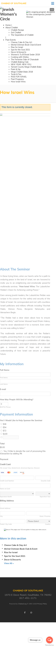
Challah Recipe (17, 30)
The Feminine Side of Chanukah (25, 59)
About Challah (11, 27)
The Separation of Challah (22, 35)
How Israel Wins (18, 81)
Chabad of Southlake (13, 3)
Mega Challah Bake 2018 (22, 72)
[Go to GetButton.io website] (49, 645)
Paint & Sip (15, 69)
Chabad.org (22, 604)
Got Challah (16, 32)
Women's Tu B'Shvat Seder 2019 (25, 54)
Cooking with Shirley (20, 57)
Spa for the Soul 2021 (20, 49)
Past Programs (17, 79)
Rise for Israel (17, 47)
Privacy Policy (42, 604)
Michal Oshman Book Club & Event (26, 45)
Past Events (10, 40)
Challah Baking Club (19, 62)
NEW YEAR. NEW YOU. (21, 64)
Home (8, 25)
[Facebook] (24, 612)
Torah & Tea (16, 74)
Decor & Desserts (18, 52)
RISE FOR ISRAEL (19, 76)
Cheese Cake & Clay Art (21, 42)
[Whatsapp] (31, 612)
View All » (9, 563)
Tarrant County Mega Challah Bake (26, 67)
